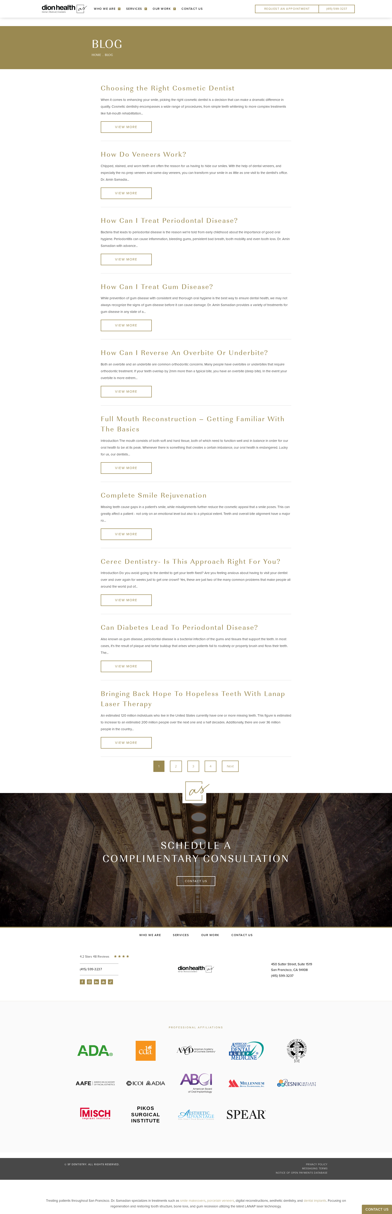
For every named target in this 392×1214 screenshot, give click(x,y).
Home (96, 55)
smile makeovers (193, 1201)
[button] (82, 981)
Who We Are (104, 9)
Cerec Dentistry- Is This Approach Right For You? (191, 561)
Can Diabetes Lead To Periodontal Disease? (179, 627)
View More (126, 127)
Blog (109, 55)
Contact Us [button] (376, 1209)
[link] (108, 956)
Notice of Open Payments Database (302, 1172)
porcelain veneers (220, 1201)
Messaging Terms (315, 1168)
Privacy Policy (317, 1164)
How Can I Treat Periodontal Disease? (169, 220)
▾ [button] (119, 9)
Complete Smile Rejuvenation (154, 495)
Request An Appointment (287, 9)
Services (134, 9)
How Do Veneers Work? (144, 154)
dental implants (315, 1201)
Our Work (162, 9)
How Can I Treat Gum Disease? (157, 286)
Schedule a (196, 851)
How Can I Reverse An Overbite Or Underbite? (184, 352)
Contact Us (192, 9)
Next (230, 766)
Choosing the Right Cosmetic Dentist (168, 87)
